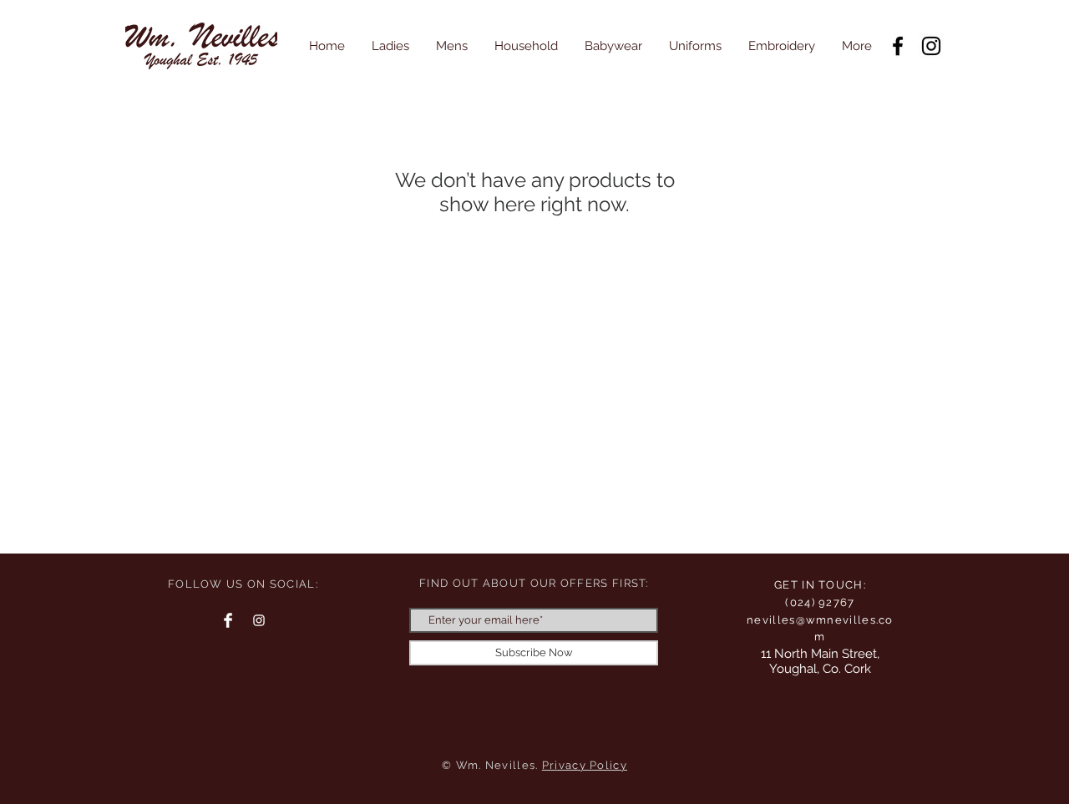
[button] (390, 45)
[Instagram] (931, 45)
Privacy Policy (584, 765)
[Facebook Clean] (228, 620)
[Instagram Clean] (258, 620)
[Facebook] (897, 45)
